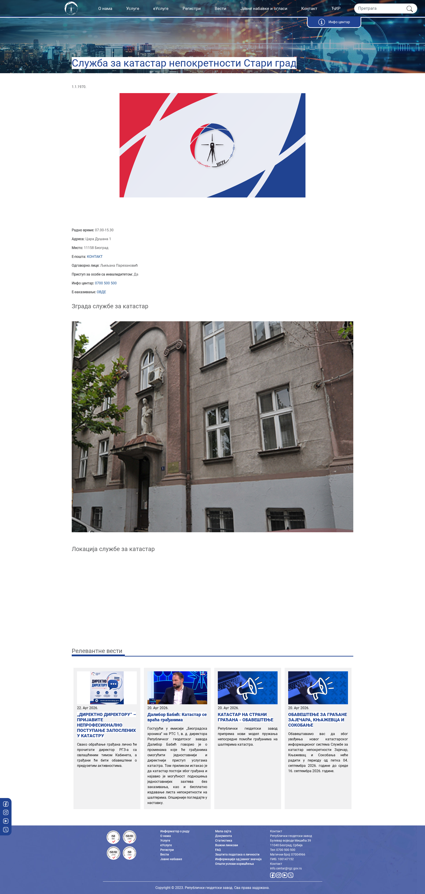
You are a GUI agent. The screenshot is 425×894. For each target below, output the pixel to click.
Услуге (132, 8)
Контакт (309, 8)
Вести (220, 8)
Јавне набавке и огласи (263, 8)
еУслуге (160, 8)
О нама (105, 8)
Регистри (192, 8)
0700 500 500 (106, 283)
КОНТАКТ (95, 257)
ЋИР (335, 8)
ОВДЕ (101, 292)
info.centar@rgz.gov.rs (286, 868)
